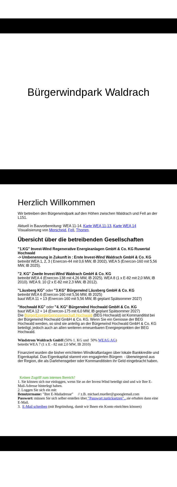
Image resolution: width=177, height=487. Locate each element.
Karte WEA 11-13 (97, 226)
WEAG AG (107, 340)
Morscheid (57, 230)
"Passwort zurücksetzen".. (106, 398)
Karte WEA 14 (124, 226)
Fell (71, 230)
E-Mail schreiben (34, 406)
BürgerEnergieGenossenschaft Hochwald (58, 315)
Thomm (82, 230)
